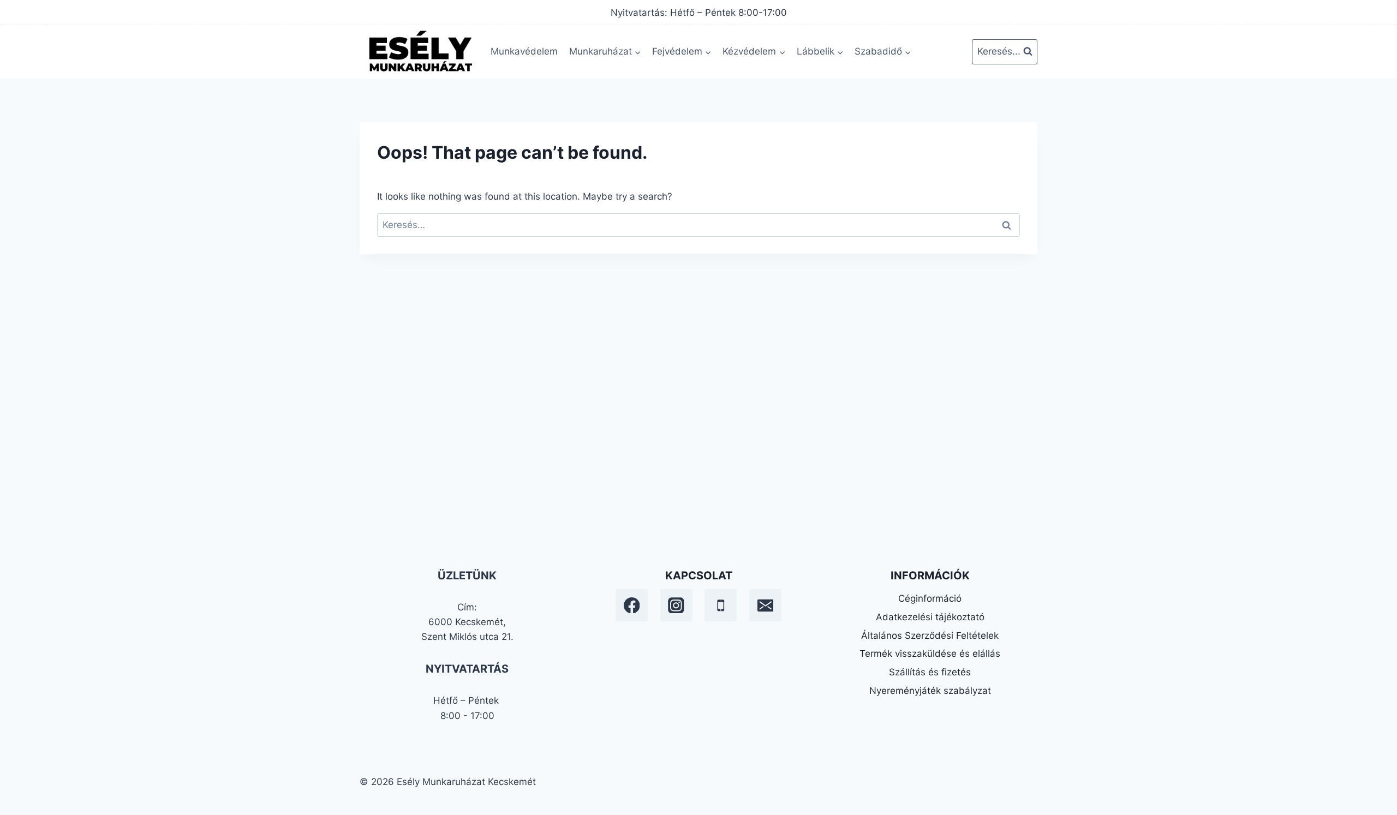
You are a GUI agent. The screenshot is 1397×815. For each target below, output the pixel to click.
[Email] (765, 605)
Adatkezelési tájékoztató (930, 617)
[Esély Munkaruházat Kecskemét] (419, 51)
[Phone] (721, 605)
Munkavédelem (524, 51)
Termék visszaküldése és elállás (929, 653)
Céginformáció (930, 598)
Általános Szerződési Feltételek (930, 635)
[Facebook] (632, 605)
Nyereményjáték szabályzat (930, 690)
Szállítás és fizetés (930, 672)
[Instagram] (676, 605)
